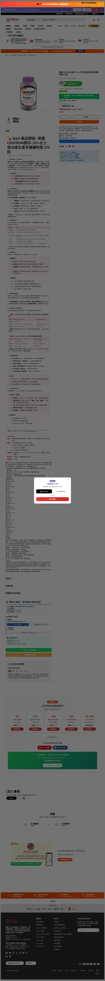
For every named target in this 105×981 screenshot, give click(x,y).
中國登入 (53, 499)
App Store (45, 491)
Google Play (62, 491)
